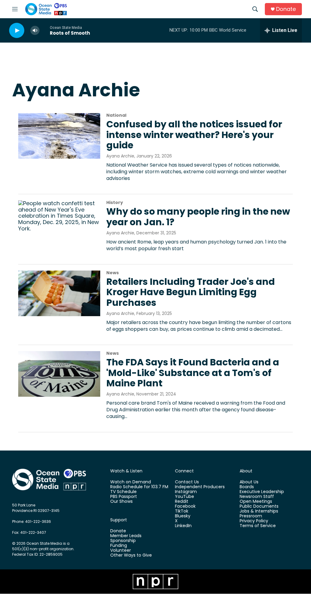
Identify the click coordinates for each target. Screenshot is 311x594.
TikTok (181, 511)
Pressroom (251, 516)
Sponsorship (123, 540)
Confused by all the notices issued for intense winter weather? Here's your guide (194, 135)
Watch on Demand (130, 482)
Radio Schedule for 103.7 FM (139, 487)
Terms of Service (258, 525)
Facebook (185, 506)
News (112, 273)
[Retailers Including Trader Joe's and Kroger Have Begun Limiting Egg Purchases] (59, 293)
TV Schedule (123, 491)
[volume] (35, 30)
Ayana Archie (120, 156)
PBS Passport (123, 496)
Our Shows (121, 501)
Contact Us (187, 482)
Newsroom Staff (257, 496)
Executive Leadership (262, 491)
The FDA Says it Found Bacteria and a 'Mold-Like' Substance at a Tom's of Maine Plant (192, 373)
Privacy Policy (254, 521)
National (116, 115)
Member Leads (126, 536)
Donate (286, 9)
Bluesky (182, 516)
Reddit (181, 501)
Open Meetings (256, 501)
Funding (118, 545)
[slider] (45, 30)
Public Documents (259, 506)
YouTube (184, 496)
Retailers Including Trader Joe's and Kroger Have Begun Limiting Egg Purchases (190, 292)
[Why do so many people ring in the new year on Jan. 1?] (59, 223)
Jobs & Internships (259, 511)
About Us (249, 482)
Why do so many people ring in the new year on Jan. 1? (198, 217)
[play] (17, 30)
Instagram (186, 491)
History (114, 202)
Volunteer (120, 550)
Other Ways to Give (131, 555)
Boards (247, 487)
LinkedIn (183, 525)
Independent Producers (200, 487)
